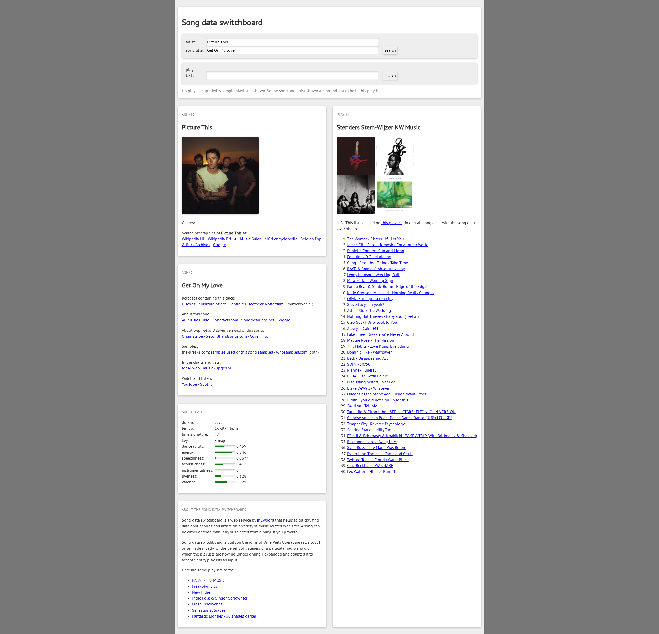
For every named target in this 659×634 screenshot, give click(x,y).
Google (219, 244)
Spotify (206, 384)
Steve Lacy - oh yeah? (365, 304)
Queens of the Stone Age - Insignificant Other (386, 394)
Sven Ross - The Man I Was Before (376, 447)
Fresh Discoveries (207, 603)
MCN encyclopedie (281, 238)
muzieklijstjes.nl (217, 368)
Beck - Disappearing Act (367, 358)
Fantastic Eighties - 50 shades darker (224, 616)
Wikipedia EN (219, 238)
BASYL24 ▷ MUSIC (208, 580)
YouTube (189, 384)
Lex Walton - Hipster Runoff (371, 471)
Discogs (188, 303)
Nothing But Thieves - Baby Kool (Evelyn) (383, 316)
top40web (191, 368)
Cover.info (258, 336)
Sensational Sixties (209, 610)
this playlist (391, 222)
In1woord (265, 520)
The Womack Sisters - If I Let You (375, 238)
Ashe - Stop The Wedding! (369, 310)
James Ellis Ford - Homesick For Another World (387, 244)
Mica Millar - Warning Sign (370, 280)
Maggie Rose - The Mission (370, 340)
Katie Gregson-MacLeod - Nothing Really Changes (390, 292)
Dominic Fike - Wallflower (369, 352)
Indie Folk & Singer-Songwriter (219, 598)
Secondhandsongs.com (226, 336)
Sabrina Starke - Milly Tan (369, 429)
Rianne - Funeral (361, 370)
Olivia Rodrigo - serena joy (370, 298)
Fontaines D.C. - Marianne (369, 256)
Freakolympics (204, 586)
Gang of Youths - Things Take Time (377, 262)
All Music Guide (248, 238)
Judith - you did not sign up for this (377, 399)
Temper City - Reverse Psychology (376, 423)
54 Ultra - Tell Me (362, 405)
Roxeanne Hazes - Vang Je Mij (373, 441)
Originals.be (192, 336)
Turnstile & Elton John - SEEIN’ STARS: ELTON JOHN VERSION (401, 411)
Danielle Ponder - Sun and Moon (375, 250)
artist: (191, 42)
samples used (223, 352)
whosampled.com (291, 352)
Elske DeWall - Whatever (368, 388)
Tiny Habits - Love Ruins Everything (378, 346)
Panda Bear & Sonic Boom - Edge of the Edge (387, 286)
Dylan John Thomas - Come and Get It (380, 453)
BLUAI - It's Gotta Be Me (367, 375)
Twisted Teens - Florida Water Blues (378, 459)
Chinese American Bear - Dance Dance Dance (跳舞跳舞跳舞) (399, 417)
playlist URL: (192, 72)
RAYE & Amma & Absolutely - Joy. (376, 268)
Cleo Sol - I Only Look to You (372, 322)
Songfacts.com (225, 319)
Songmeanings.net (257, 319)
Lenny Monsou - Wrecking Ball (373, 274)
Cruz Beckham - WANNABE (370, 465)
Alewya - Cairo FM (362, 328)
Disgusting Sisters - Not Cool (372, 381)
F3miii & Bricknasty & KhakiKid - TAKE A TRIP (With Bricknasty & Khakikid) (412, 435)
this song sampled (257, 352)
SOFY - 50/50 (358, 364)
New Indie (201, 592)
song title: (195, 50)
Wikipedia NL (193, 238)
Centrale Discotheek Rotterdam (256, 303)
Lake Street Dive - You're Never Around (380, 334)
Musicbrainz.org (212, 303)
